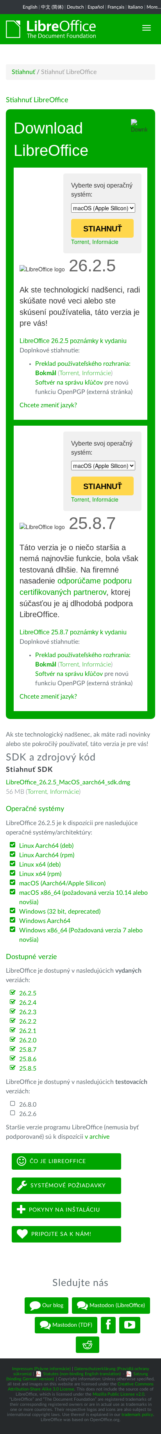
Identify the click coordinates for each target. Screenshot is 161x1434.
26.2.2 (27, 1022)
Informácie (105, 242)
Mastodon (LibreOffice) (116, 1305)
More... (154, 7)
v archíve (97, 1137)
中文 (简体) (52, 7)
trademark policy (137, 1414)
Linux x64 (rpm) (40, 874)
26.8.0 (27, 1105)
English (30, 7)
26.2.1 (27, 1031)
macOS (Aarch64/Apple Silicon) (62, 883)
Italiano (135, 7)
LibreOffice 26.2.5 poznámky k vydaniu (73, 341)
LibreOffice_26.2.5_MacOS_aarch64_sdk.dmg (68, 782)
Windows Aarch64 (44, 921)
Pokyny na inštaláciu (64, 1209)
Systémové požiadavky (68, 1185)
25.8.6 (27, 1059)
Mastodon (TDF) (71, 1325)
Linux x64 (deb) (40, 864)
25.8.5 (27, 1069)
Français (115, 7)
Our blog (52, 1305)
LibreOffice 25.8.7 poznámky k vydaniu (73, 632)
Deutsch (75, 7)
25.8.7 (27, 1050)
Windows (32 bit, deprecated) (59, 911)
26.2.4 (27, 1003)
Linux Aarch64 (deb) (46, 846)
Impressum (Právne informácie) (41, 1369)
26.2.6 (27, 1114)
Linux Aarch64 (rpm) (46, 855)
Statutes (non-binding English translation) (82, 1374)
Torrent (80, 242)
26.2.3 (27, 1012)
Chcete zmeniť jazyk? (48, 405)
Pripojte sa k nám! (61, 1234)
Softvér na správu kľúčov (69, 382)
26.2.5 (27, 993)
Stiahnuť (23, 72)
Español (96, 7)
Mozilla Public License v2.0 (118, 1394)
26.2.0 (27, 1040)
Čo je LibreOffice (58, 1161)
